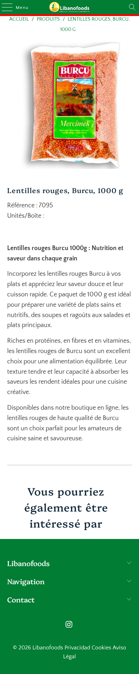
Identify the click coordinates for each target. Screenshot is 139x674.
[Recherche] (132, 7)
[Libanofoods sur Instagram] (69, 625)
